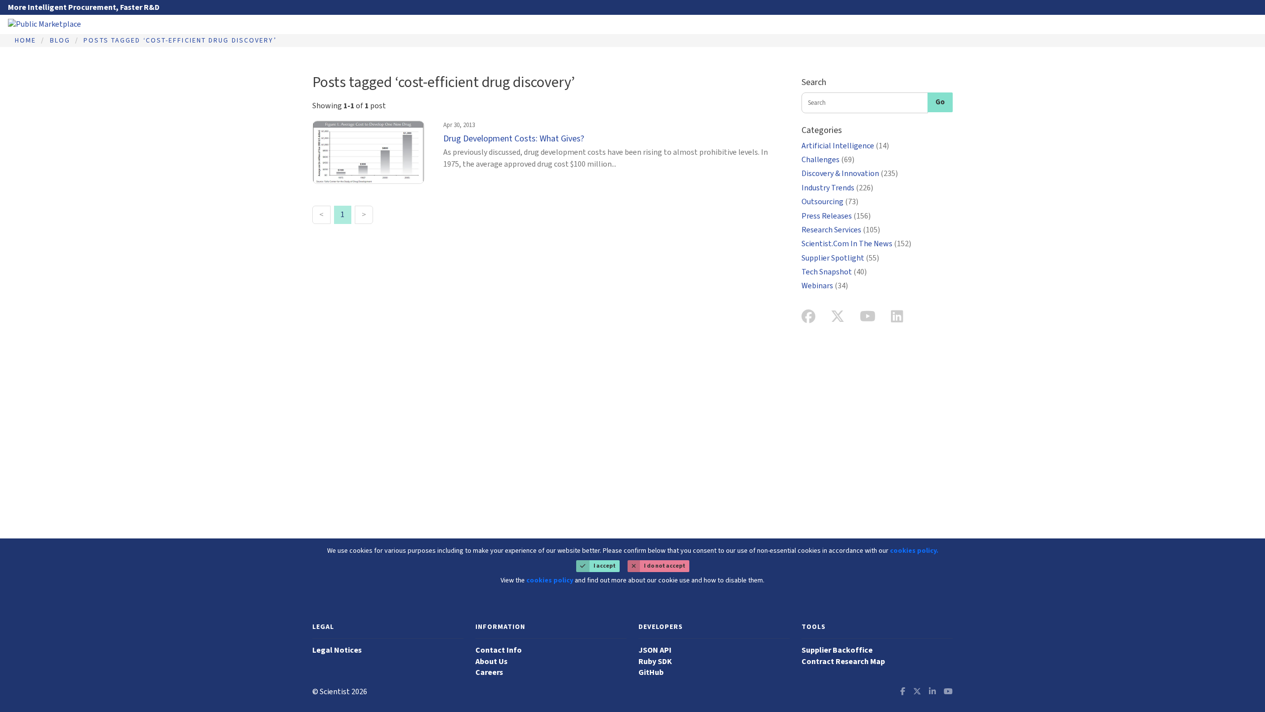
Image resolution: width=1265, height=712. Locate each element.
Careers (489, 672)
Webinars (824, 285)
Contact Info (498, 650)
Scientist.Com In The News (856, 243)
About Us (491, 661)
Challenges (827, 159)
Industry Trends (837, 187)
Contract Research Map (843, 661)
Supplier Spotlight (840, 258)
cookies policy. (914, 551)
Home (25, 40)
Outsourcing (829, 201)
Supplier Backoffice (837, 650)
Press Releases (836, 216)
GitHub (651, 672)
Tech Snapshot (834, 272)
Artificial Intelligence (845, 145)
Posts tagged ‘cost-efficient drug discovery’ (180, 40)
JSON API (655, 650)
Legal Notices (337, 650)
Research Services (840, 229)
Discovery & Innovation (849, 173)
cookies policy (549, 580)
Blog (60, 40)
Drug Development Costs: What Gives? (513, 139)
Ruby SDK (655, 661)
